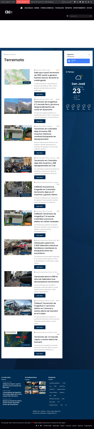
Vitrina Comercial (47, 8)
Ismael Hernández (40, 99)
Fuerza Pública (53, 392)
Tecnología (59, 8)
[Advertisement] (47, 34)
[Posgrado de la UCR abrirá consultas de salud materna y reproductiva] (42, 388)
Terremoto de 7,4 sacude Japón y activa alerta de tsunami (46, 339)
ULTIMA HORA (47, 425)
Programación (88, 425)
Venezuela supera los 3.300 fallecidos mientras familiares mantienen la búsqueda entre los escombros (46, 248)
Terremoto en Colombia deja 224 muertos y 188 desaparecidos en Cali (45, 163)
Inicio (7, 54)
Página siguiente (53, 363)
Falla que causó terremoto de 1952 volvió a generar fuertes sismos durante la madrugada (46, 76)
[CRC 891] (7, 12)
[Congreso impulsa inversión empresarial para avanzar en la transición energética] (35, 392)
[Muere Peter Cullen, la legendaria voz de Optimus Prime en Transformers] (35, 383)
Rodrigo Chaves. (53, 405)
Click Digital (62, 422)
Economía (68, 425)
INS (50, 395)
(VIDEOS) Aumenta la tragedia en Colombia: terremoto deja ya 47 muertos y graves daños (45, 191)
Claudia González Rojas (42, 182)
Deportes (68, 8)
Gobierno (62, 392)
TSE (61, 405)
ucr (66, 405)
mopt (63, 398)
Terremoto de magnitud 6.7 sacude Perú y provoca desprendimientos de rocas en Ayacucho (46, 106)
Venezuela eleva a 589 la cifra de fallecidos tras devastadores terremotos (46, 279)
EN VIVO (89, 8)
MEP (55, 395)
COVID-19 (52, 389)
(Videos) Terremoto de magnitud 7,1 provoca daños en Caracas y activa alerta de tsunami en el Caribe (46, 308)
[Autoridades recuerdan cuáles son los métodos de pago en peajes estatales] (42, 392)
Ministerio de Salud (54, 398)
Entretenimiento (79, 8)
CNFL (55, 386)
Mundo (36, 8)
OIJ (58, 402)
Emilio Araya (39, 70)
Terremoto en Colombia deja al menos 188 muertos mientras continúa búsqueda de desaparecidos (45, 133)
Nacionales (29, 8)
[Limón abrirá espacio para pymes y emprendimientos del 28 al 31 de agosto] (28, 392)
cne (50, 386)
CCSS (64, 383)
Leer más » (39, 94)
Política (62, 425)
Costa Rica (62, 386)
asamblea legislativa (54, 383)
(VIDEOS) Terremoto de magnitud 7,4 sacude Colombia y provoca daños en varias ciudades (46, 217)
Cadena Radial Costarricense (42, 422)
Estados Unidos (61, 389)
